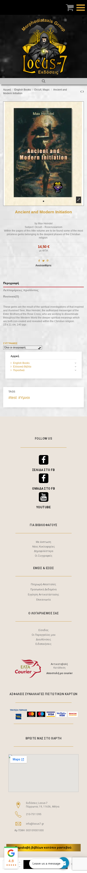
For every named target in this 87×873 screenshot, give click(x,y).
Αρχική (15, 356)
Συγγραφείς (10, 343)
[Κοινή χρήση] (39, 260)
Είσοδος (43, 630)
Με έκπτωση (43, 542)
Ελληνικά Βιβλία (22, 366)
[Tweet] (43, 260)
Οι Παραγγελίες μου (44, 634)
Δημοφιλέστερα (43, 551)
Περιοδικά (18, 370)
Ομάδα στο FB (43, 488)
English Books (21, 363)
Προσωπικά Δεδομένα (43, 589)
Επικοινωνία (43, 599)
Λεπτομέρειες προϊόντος (20, 290)
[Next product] (83, 91)
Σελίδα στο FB (43, 470)
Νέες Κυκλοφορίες (43, 546)
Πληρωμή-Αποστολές (43, 584)
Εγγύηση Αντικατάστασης (43, 594)
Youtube (43, 507)
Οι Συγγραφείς (43, 555)
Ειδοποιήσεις (43, 644)
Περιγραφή (11, 283)
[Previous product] (81, 91)
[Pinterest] (48, 260)
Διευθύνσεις (43, 639)
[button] (43, 201)
